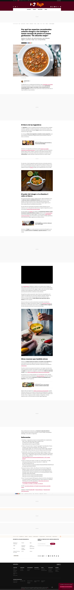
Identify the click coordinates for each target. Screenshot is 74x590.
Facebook (58, 7)
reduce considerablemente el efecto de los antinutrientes (38, 372)
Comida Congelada (51, 23)
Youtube (55, 7)
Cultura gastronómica (32, 546)
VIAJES (34, 9)
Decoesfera (50, 570)
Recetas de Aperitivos (23, 546)
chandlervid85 (32, 489)
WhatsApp (51, 7)
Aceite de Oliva (23, 23)
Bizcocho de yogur (48, 536)
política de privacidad (49, 545)
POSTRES (29, 9)
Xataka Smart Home (15, 573)
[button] (27, 80)
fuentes (31, 167)
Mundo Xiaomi (15, 575)
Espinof (28, 570)
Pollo (14, 548)
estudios (31, 211)
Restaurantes (32, 548)
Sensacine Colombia (28, 582)
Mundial (27, 23)
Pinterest (52, 556)
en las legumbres (49, 213)
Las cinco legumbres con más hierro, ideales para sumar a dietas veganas (43, 224)
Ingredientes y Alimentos (28, 493)
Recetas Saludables (23, 549)
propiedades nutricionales (48, 84)
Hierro (46, 493)
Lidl (19, 23)
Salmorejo (30, 536)
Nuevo (15, 7)
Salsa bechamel (55, 536)
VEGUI (46, 9)
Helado (38, 23)
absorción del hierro (40, 376)
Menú (13, 7)
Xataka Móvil (15, 570)
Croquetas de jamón (42, 536)
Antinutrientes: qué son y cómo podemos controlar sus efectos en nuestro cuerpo (42, 385)
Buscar (17, 7)
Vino (41, 23)
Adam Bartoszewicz (25, 491)
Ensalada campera (35, 536)
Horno (44, 23)
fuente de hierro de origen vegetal (33, 209)
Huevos (31, 551)
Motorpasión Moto (44, 570)
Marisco (47, 23)
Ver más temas (16, 555)
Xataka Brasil (15, 582)
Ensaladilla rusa (21, 536)
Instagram (56, 7)
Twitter (28, 42)
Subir (58, 564)
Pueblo (35, 23)
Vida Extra (21, 570)
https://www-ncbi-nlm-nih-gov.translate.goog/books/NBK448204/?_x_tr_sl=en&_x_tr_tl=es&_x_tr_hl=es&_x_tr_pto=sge (35, 482)
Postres (22, 542)
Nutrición (37, 493)
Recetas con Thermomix (15, 543)
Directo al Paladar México (37, 581)
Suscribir (52, 543)
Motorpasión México (43, 581)
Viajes (14, 545)
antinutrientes (24, 365)
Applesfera (14, 571)
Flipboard (30, 42)
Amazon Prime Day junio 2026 (16, 552)
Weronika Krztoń (47, 489)
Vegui (30, 542)
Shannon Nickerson (39, 489)
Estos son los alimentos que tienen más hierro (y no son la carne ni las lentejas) (43, 143)
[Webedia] (15, 564)
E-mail (60, 7)
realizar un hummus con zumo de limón (41, 390)
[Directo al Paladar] (37, 4)
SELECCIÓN (40, 9)
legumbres (41, 493)
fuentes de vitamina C (46, 303)
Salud (33, 493)
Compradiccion (50, 571)
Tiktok (53, 7)
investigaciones (26, 286)
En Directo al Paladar (38, 141)
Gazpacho (26, 536)
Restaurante (31, 23)
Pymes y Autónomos (57, 571)
